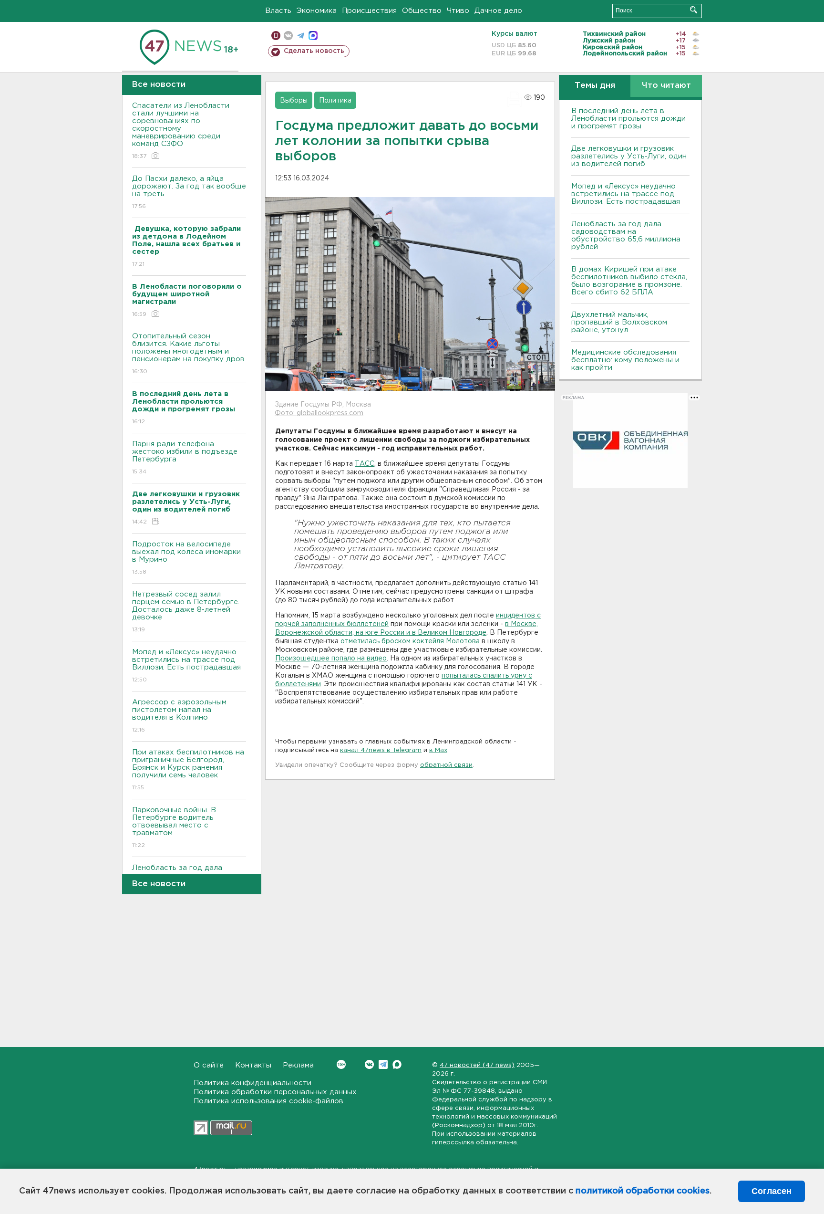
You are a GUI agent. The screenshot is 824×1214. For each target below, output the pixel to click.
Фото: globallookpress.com (319, 413)
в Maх (438, 750)
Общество (422, 11)
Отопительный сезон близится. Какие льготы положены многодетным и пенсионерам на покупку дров (188, 353)
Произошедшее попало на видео (331, 658)
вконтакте (288, 35)
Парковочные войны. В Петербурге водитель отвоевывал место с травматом (174, 827)
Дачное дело (498, 11)
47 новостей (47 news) (477, 1065)
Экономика (317, 11)
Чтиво (458, 11)
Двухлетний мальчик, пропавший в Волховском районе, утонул (619, 322)
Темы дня (595, 85)
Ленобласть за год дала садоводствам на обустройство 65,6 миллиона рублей (625, 235)
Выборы (294, 101)
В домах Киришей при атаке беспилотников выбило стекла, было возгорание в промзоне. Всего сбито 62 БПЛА (629, 280)
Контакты (253, 1065)
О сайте (209, 1065)
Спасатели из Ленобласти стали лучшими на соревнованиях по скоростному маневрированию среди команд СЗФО (180, 131)
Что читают (666, 85)
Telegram (383, 1064)
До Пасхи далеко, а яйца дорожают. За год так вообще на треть (189, 192)
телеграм (300, 35)
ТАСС (364, 464)
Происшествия (369, 11)
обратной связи (446, 765)
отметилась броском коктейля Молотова (410, 641)
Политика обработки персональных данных (275, 1092)
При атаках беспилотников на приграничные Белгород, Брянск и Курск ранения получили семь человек (188, 769)
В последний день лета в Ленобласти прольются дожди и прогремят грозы (628, 118)
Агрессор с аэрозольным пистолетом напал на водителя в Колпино (179, 716)
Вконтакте (369, 1064)
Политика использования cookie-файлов (268, 1101)
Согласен (772, 1191)
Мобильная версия (275, 35)
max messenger (313, 35)
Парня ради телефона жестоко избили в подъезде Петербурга (184, 457)
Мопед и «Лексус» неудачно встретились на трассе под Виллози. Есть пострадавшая (186, 665)
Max (397, 1064)
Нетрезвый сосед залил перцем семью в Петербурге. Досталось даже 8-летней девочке (185, 611)
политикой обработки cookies (643, 1191)
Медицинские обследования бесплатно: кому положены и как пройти (625, 360)
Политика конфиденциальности (252, 1083)
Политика (335, 101)
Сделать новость (314, 51)
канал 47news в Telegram (381, 750)
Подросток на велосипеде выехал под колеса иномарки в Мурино (186, 558)
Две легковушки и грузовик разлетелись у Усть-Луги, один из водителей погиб (629, 156)
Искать (693, 9)
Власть (278, 11)
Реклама (298, 1065)
